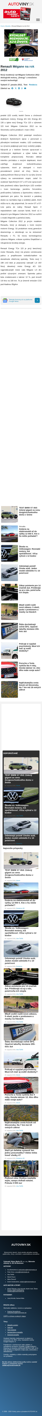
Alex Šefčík (19, 816)
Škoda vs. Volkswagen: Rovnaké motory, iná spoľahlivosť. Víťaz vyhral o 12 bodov (29, 551)
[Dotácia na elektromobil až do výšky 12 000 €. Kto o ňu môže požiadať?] (9, 541)
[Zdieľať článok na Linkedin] (19, 88)
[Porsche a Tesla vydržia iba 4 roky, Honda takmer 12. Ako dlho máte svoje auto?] (9, 677)
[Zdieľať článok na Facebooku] (12, 88)
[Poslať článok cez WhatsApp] (22, 88)
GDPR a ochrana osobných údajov (14, 1316)
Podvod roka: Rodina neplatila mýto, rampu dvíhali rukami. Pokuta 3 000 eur (20, 1180)
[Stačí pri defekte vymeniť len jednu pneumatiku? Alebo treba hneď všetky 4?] (21, 1149)
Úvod (2, 26)
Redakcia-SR (20, 908)
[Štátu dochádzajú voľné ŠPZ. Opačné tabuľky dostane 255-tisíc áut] (9, 638)
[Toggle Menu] (38, 20)
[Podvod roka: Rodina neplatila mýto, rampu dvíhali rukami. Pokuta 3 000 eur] (21, 1177)
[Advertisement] (21, 409)
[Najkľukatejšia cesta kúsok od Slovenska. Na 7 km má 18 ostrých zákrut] (9, 697)
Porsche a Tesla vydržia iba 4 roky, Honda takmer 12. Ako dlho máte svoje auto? (29, 666)
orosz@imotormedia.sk (22, 1272)
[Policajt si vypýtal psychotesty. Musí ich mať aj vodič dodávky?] (9, 658)
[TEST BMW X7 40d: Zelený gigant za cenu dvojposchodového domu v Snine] (9, 522)
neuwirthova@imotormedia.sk (17, 1312)
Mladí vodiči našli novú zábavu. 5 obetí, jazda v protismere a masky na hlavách (29, 608)
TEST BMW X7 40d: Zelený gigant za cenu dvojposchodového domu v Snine (29, 511)
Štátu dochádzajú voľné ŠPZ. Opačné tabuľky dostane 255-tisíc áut (29, 628)
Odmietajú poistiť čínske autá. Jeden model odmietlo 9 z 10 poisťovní (29, 569)
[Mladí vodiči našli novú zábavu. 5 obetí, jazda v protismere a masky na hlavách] (9, 619)
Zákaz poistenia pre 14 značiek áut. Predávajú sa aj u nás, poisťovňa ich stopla (30, 589)
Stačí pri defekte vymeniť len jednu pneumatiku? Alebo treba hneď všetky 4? (21, 1152)
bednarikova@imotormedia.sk (27, 1269)
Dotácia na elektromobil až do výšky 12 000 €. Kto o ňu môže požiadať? (29, 532)
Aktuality (7, 26)
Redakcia (33, 85)
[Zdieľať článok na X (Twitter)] (16, 88)
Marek (18, 785)
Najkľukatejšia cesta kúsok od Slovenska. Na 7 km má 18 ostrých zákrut (30, 686)
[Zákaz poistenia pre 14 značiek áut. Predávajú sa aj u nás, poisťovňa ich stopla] (9, 600)
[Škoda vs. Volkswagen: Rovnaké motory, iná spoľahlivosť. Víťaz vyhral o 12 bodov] (9, 561)
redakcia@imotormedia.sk (28, 1281)
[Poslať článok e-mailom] (25, 88)
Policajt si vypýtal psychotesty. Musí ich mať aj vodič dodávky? (29, 647)
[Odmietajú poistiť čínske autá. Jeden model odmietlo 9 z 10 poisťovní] (9, 580)
